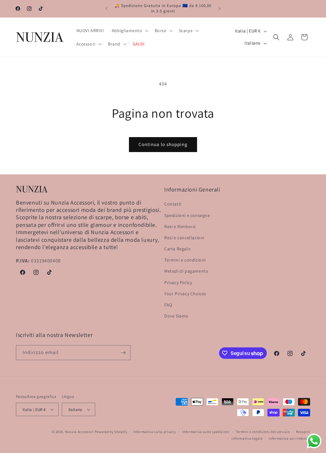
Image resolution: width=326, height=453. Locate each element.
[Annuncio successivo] (220, 9)
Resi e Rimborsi (180, 226)
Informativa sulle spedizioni (206, 431)
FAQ (168, 305)
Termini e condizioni (185, 260)
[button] (129, 30)
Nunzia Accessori (79, 431)
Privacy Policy (178, 282)
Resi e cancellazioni (184, 237)
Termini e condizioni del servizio (263, 431)
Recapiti (303, 431)
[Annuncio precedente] (106, 9)
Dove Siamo (176, 316)
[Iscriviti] (123, 352)
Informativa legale (247, 438)
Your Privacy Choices (185, 293)
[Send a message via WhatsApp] (314, 441)
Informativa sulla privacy (154, 431)
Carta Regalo (177, 249)
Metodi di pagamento (186, 271)
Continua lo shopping (163, 144)
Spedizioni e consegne (187, 215)
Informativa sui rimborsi (289, 438)
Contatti (172, 204)
